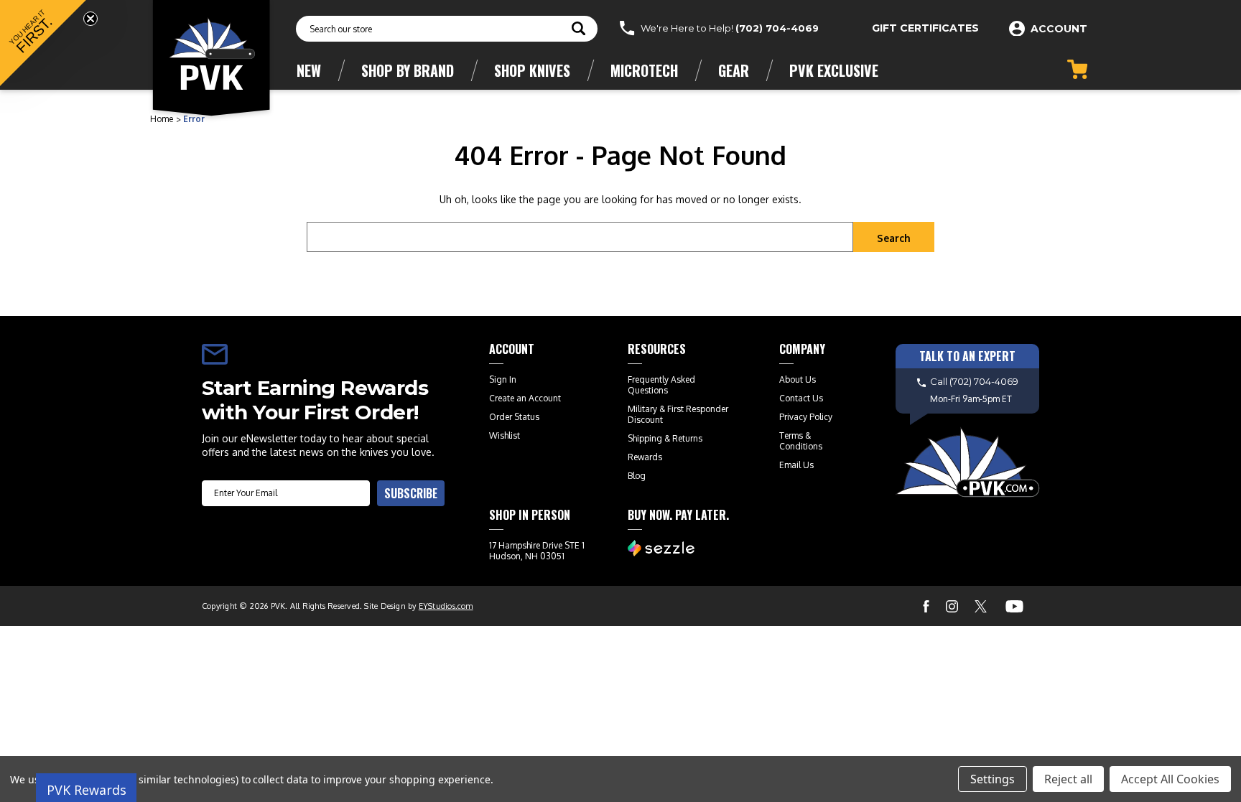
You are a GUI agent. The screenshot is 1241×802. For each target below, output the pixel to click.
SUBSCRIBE (410, 493)
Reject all (1068, 779)
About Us (797, 379)
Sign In (502, 379)
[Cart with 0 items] (1077, 69)
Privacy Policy (805, 416)
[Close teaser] (90, 18)
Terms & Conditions (800, 441)
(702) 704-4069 (777, 28)
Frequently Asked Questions (661, 385)
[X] (981, 606)
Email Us (796, 465)
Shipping (645, 438)
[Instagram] (952, 606)
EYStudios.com (446, 606)
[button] (43, 43)
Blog (637, 475)
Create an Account (525, 398)
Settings (992, 779)
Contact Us (801, 398)
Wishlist (504, 435)
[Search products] (578, 30)
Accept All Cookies (1170, 779)
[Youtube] (1014, 606)
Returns (687, 438)
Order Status (514, 416)
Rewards (645, 457)
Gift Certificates (925, 28)
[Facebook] (926, 606)
